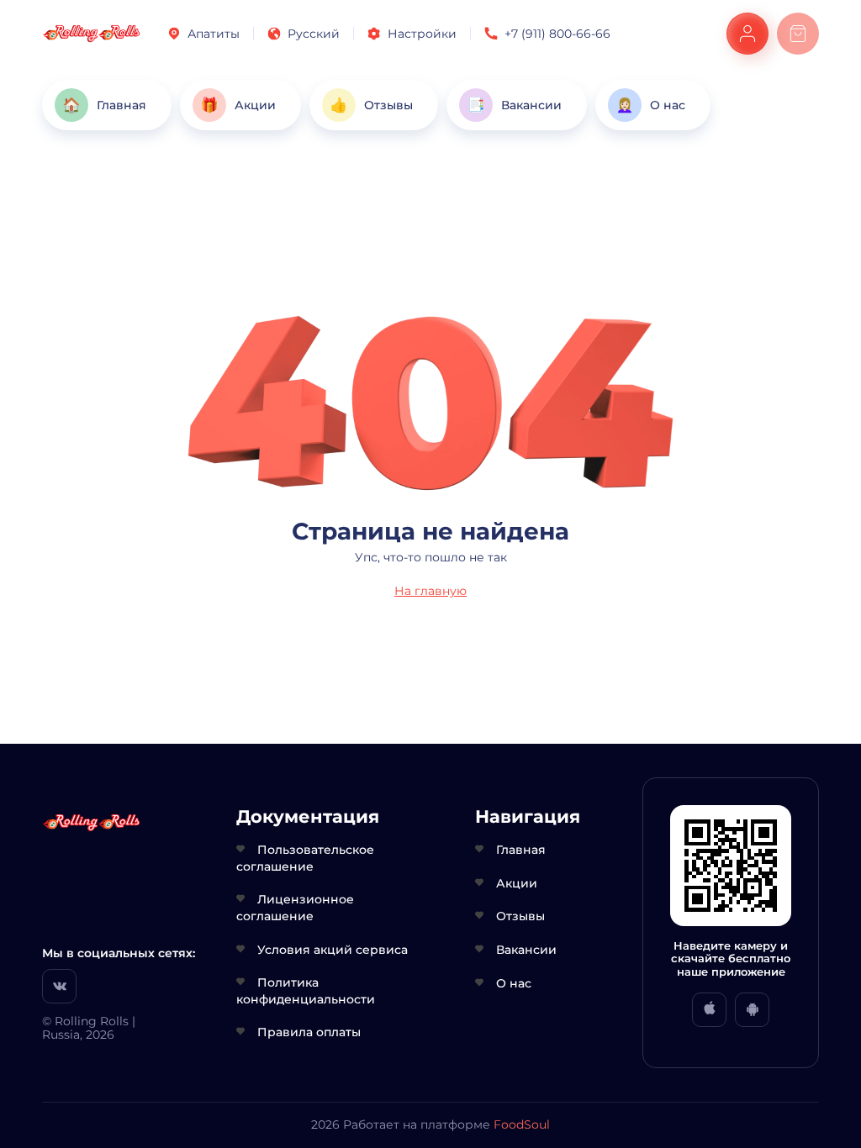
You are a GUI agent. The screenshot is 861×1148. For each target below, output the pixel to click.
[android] (752, 1010)
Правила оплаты (309, 1032)
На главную (430, 590)
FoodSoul (522, 1124)
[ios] (709, 1010)
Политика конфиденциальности (305, 991)
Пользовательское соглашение (305, 858)
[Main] (91, 33)
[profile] (747, 34)
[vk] (59, 986)
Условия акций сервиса (332, 949)
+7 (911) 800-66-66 (557, 33)
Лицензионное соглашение (295, 908)
